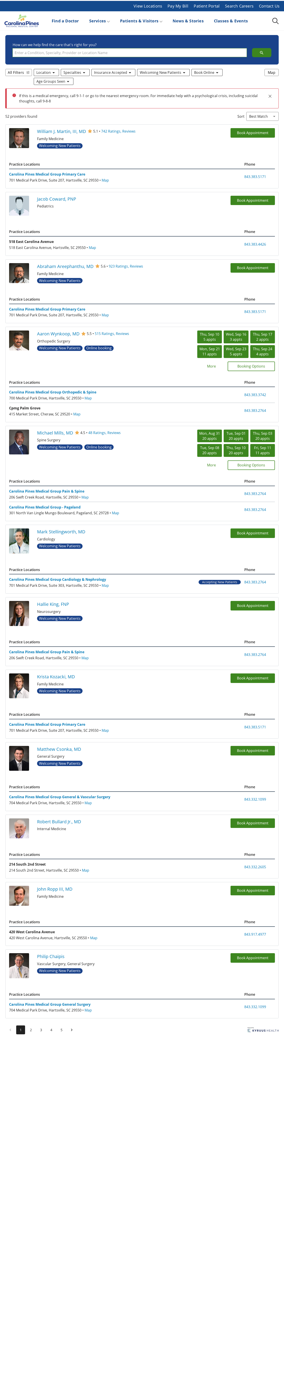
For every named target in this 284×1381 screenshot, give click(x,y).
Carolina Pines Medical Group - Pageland (45, 507)
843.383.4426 (255, 244)
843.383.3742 (255, 394)
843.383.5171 (255, 176)
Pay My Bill (178, 6)
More (211, 366)
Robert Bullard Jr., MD (59, 821)
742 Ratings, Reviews (118, 131)
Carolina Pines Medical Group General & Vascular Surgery (59, 796)
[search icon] (261, 52)
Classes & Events (231, 21)
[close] (270, 96)
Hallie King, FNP (53, 604)
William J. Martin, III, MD (61, 131)
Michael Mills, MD (55, 433)
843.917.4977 (255, 934)
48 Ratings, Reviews (104, 432)
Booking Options (251, 366)
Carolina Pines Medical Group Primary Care (47, 174)
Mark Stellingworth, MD (61, 531)
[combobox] (130, 52)
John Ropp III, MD (55, 889)
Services (97, 20)
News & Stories (188, 21)
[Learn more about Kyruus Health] (263, 1030)
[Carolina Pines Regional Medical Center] (21, 20)
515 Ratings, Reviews (112, 333)
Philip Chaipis (51, 956)
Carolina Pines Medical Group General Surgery (50, 1004)
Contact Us (269, 6)
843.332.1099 (255, 799)
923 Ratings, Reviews (126, 266)
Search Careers (239, 6)
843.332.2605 (255, 867)
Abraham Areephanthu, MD (65, 266)
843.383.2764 (255, 410)
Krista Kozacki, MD (56, 676)
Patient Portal (207, 6)
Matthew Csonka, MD (59, 749)
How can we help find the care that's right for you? (55, 44)
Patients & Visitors (139, 20)
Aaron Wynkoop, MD (58, 333)
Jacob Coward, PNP (56, 199)
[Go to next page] (71, 1029)
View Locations (148, 6)
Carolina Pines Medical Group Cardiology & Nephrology (57, 579)
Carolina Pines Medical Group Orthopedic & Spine (52, 392)
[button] (46, 72)
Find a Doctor (65, 21)
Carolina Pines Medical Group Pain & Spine (46, 491)
